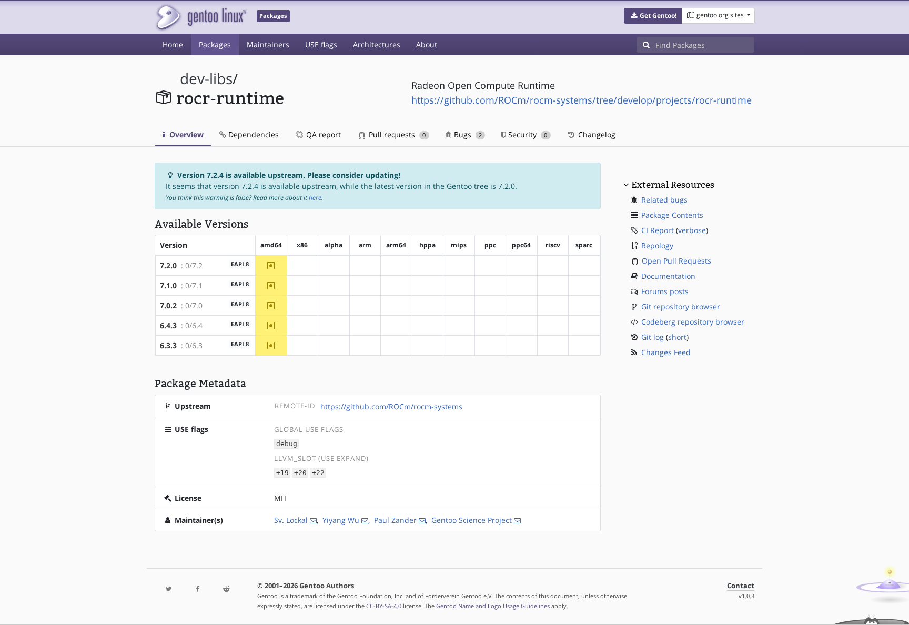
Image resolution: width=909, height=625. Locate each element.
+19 (282, 473)
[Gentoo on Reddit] (226, 589)
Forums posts (665, 291)
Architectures (376, 44)
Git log (652, 337)
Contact (740, 585)
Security (526, 134)
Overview (185, 134)
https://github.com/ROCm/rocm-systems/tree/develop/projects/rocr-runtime (581, 100)
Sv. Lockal (291, 520)
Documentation (668, 276)
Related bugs (664, 200)
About (426, 44)
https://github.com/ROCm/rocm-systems (391, 406)
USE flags (321, 44)
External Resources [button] (672, 184)
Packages (215, 44)
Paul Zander (395, 520)
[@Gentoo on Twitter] (169, 589)
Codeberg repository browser (692, 322)
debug (286, 444)
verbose (692, 230)
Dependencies (252, 134)
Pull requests (396, 134)
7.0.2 (168, 305)
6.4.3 (168, 325)
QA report (322, 134)
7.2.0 (168, 265)
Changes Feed (666, 352)
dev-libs (206, 78)
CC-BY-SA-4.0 (383, 606)
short (677, 337)
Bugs (467, 134)
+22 (318, 473)
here (315, 197)
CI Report (657, 230)
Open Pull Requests (676, 261)
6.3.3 (168, 345)
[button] (653, 16)
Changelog (595, 134)
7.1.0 (168, 285)
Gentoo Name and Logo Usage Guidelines (493, 606)
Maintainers (268, 44)
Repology (657, 245)
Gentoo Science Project (471, 520)
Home (173, 44)
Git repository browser (680, 306)
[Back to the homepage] (201, 17)
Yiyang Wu (340, 520)
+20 (300, 473)
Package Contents (672, 215)
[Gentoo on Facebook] (197, 589)
